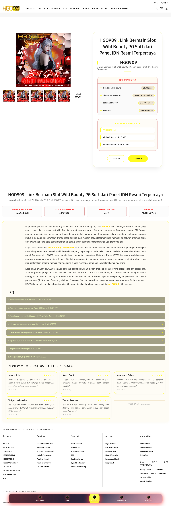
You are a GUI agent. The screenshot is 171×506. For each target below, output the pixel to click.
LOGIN (116, 158)
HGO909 (6, 444)
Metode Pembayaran (44, 455)
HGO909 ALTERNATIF (10, 463)
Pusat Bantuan (76, 444)
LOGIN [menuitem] (155, 3)
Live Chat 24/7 (76, 447)
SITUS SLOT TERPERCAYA (11, 471)
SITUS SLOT (7, 467)
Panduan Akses (145, 444)
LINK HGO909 (7, 451)
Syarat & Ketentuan (78, 463)
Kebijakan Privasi (77, 459)
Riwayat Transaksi (111, 455)
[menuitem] (30, 8)
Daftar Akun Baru (111, 447)
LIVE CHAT (148, 500)
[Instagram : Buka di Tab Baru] (162, 502)
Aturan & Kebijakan (146, 451)
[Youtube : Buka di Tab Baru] (166, 502)
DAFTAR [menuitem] (163, 3)
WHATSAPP (40, 500)
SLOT (4, 478)
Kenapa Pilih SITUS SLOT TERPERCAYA (153, 473)
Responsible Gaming (78, 467)
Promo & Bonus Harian (45, 444)
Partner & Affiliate (146, 477)
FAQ (72, 455)
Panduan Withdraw (44, 463)
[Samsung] (11, 8)
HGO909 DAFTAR (9, 455)
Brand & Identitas (146, 481)
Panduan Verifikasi (112, 459)
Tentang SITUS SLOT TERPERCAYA (151, 470)
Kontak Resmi (144, 455)
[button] (161, 8)
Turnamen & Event (43, 447)
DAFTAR (138, 158)
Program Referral (43, 467)
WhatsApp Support (78, 451)
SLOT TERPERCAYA (9, 474)
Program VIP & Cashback (45, 451)
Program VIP (109, 463)
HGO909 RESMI (8, 459)
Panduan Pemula (145, 447)
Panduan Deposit (43, 459)
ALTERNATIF (121, 500)
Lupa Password (110, 451)
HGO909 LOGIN (8, 447)
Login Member (110, 444)
